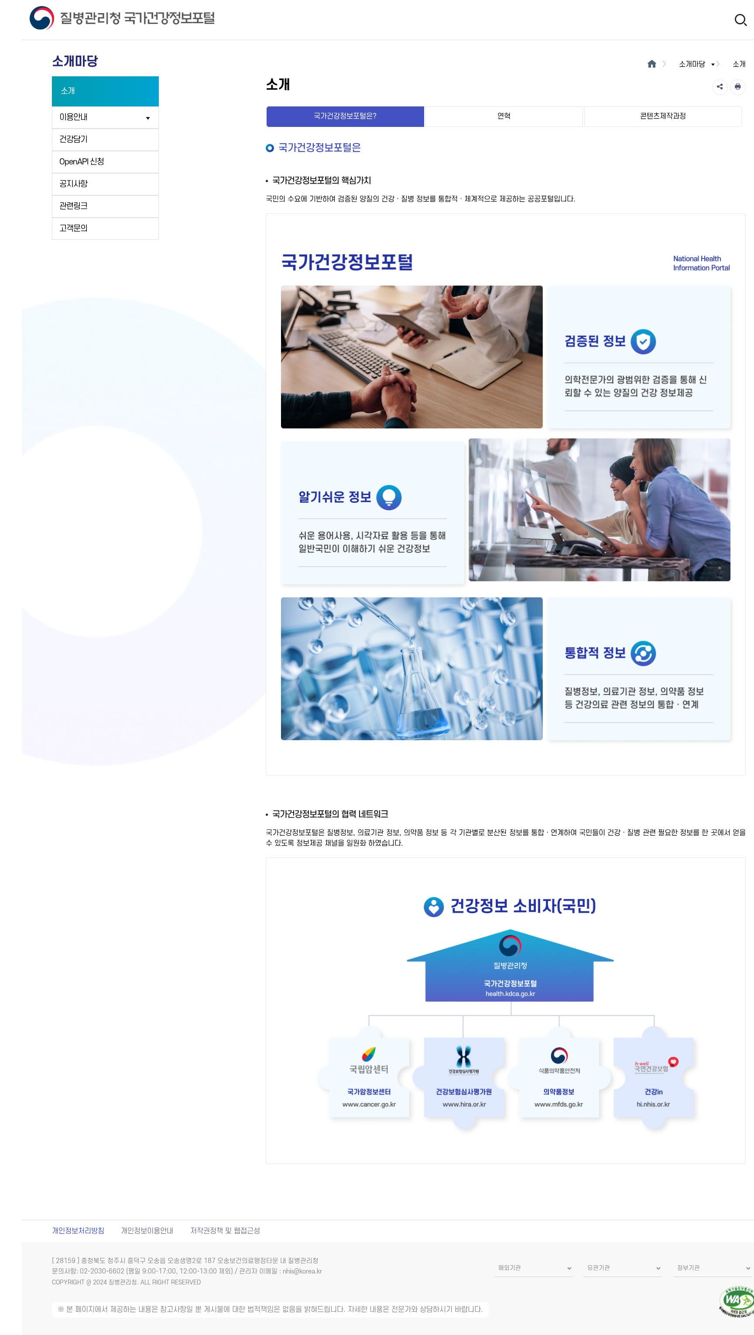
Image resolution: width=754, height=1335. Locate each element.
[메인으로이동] (652, 64)
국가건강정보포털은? (345, 116)
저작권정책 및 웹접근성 (225, 1231)
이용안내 (73, 117)
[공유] (720, 87)
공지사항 (73, 184)
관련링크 (73, 206)
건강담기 (73, 139)
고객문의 (73, 228)
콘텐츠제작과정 (663, 116)
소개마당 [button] (692, 64)
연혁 (504, 116)
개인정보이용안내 (147, 1231)
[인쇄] (738, 87)
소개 (68, 91)
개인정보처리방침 (78, 1231)
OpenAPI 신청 (81, 162)
